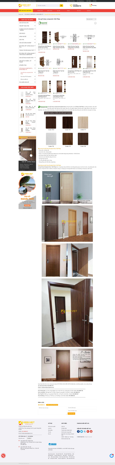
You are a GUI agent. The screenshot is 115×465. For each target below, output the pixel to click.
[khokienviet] (27, 190)
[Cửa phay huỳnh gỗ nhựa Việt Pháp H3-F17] (45, 93)
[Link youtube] (91, 431)
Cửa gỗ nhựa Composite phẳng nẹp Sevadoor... (30, 100)
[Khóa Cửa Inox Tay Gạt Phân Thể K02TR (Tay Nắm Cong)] (89, 44)
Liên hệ (88, 10)
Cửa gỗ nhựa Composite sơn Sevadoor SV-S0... (30, 93)
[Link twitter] (82, 431)
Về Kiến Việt (64, 428)
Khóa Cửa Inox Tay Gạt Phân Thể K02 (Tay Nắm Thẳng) (59, 48)
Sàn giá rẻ (65, 455)
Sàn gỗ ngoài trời (58, 455)
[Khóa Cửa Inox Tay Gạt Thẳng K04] (45, 68)
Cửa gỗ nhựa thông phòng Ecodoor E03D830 (30, 129)
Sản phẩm (50, 430)
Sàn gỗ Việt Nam (67, 453)
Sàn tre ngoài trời (62, 458)
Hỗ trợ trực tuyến (51, 426)
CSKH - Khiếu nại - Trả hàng (67, 436)
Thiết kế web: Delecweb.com (24, 463)
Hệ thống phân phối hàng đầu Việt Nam (27, 1)
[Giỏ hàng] (90, 6)
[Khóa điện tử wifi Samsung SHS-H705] (22, 110)
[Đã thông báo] (52, 445)
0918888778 (77, 5)
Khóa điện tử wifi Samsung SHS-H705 (30, 107)
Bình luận (41, 402)
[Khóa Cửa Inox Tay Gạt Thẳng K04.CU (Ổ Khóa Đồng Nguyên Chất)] (74, 44)
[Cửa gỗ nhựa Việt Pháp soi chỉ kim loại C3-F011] (45, 44)
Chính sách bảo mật (65, 438)
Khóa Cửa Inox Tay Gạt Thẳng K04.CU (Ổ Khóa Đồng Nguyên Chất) (73, 48)
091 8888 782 (23, 444)
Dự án (58, 10)
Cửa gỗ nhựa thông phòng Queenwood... (30, 114)
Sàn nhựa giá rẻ (51, 453)
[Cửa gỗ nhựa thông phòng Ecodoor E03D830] (22, 132)
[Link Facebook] (78, 431)
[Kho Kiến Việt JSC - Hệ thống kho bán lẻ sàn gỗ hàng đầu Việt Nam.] (25, 5)
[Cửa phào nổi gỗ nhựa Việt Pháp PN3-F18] (89, 68)
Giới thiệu (88, 1)
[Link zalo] (84, 432)
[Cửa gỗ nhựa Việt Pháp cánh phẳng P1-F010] (59, 93)
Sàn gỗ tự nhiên (53, 458)
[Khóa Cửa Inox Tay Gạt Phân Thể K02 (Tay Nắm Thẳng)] (59, 44)
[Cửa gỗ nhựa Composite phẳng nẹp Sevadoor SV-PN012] (22, 103)
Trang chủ (40, 10)
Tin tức (94, 1)
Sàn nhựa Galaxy (54, 456)
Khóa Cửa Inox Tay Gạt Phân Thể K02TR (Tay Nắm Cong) (89, 48)
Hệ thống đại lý (80, 1)
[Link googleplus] (88, 431)
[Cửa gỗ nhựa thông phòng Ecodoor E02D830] (22, 124)
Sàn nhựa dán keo (70, 458)
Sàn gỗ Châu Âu (59, 453)
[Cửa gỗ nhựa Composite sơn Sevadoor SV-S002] (22, 96)
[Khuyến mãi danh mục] (27, 153)
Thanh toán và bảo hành (66, 430)
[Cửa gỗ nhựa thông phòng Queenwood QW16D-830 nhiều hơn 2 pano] (22, 117)
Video (68, 10)
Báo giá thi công (71, 1)
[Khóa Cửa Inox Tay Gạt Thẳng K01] (59, 68)
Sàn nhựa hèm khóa (63, 456)
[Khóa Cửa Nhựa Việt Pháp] (43, 24)
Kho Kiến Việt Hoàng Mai (27, 440)
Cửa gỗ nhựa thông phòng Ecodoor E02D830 (30, 122)
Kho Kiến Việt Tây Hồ (26, 446)
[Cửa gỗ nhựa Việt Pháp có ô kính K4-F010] (74, 68)
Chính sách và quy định (66, 432)
